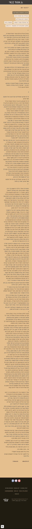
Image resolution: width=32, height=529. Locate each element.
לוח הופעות (16, 488)
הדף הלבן (26, 7)
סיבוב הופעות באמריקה (20, 13)
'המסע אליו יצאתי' (23, 491)
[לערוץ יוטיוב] (19, 482)
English (17, 494)
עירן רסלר (18, 500)
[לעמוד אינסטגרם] (16, 482)
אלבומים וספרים (9, 488)
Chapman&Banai (9, 491)
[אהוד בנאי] (16, 2)
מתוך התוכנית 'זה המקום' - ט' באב (17, 26)
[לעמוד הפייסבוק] (13, 482)
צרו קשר (16, 491)
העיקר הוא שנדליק (22, 19)
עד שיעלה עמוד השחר (21, 22)
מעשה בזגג (8, 22)
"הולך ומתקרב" (23, 488)
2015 (22, 7)
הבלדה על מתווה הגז (21, 16)
